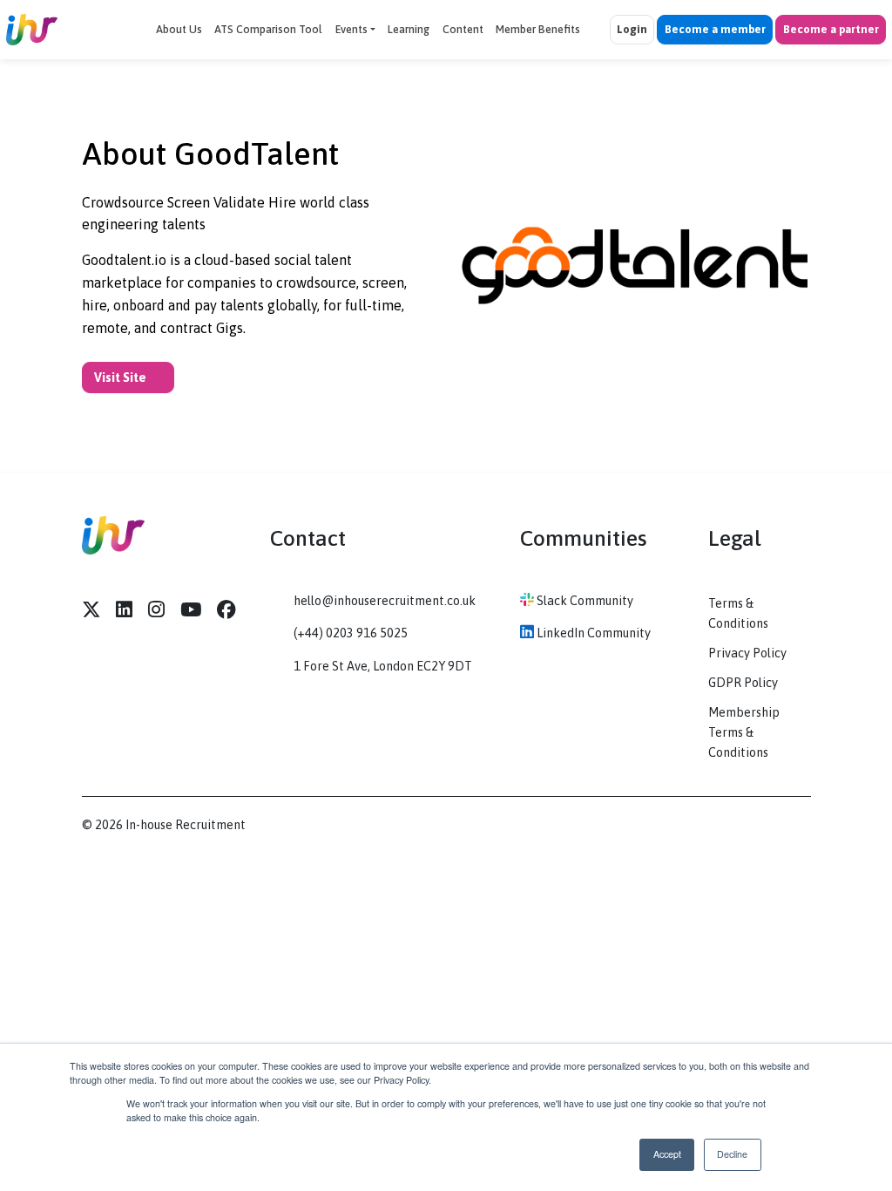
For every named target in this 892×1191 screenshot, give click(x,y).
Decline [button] (732, 1153)
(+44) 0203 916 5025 (351, 633)
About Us (179, 29)
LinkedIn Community (592, 633)
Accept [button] (667, 1153)
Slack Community (583, 601)
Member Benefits (538, 29)
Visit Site (121, 378)
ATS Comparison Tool (268, 29)
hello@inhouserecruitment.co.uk (385, 601)
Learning (408, 29)
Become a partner (831, 29)
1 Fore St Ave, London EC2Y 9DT (383, 666)
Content (463, 29)
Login (632, 29)
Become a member (715, 29)
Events (351, 29)
